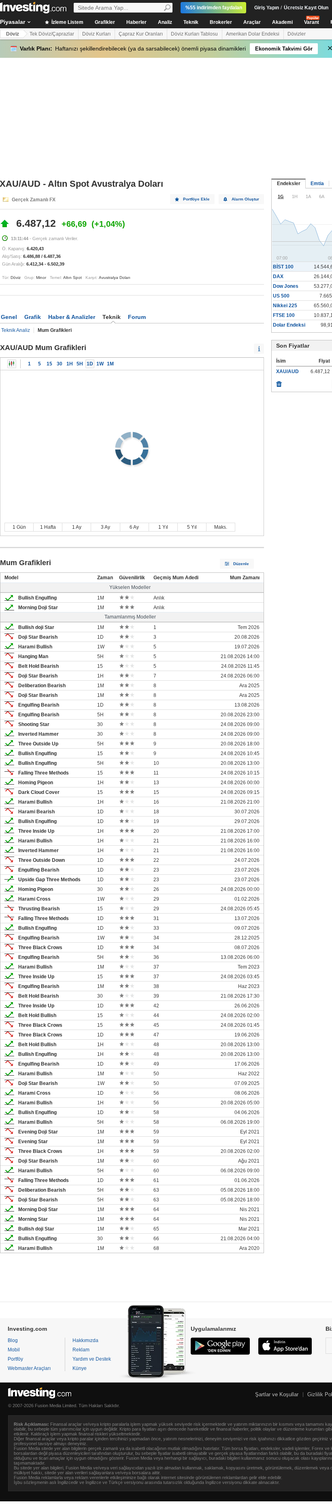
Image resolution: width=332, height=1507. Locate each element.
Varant (311, 22)
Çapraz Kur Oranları (141, 34)
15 (49, 364)
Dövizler (296, 34)
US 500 (281, 296)
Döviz (12, 34)
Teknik (190, 22)
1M (110, 364)
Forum (137, 317)
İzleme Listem (66, 22)
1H (69, 364)
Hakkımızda (85, 1340)
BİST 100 (283, 267)
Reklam (80, 1350)
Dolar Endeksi (289, 325)
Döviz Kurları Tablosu (194, 34)
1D (90, 364)
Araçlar (252, 22)
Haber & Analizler (71, 317)
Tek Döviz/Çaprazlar (52, 34)
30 (59, 364)
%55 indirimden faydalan (213, 8)
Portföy (15, 1359)
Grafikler (105, 22)
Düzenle (241, 563)
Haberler (136, 22)
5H (80, 364)
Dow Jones (285, 286)
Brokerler (221, 22)
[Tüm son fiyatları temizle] (279, 382)
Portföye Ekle (196, 199)
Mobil (14, 1350)
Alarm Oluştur (245, 199)
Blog (13, 1340)
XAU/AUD (287, 371)
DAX (278, 276)
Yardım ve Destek (91, 1359)
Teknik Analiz (15, 330)
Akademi (282, 22)
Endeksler (288, 183)
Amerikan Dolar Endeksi (252, 34)
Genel (9, 317)
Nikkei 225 (285, 305)
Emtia (317, 183)
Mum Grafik (11, 363)
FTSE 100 (284, 315)
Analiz (165, 22)
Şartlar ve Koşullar (276, 1394)
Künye (79, 1368)
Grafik (32, 317)
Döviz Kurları (96, 34)
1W (100, 364)
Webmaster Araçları (29, 1368)
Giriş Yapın (266, 8)
